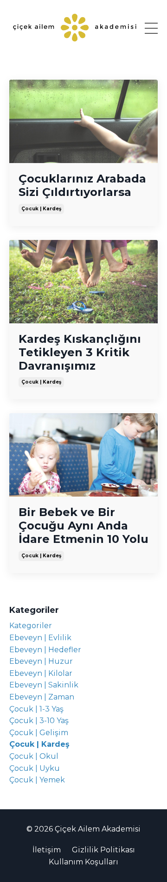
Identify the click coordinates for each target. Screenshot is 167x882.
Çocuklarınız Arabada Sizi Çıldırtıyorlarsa (82, 185)
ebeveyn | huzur (41, 661)
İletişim (46, 849)
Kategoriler (30, 625)
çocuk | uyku (34, 768)
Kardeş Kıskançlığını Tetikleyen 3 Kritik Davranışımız (80, 352)
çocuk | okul (33, 756)
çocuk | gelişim (38, 732)
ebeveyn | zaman (41, 697)
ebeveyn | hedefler (45, 649)
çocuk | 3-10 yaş (39, 720)
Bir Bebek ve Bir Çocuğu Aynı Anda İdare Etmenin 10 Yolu (83, 526)
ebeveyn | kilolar (40, 673)
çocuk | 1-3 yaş (36, 709)
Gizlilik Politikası (103, 849)
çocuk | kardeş (41, 209)
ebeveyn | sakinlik (43, 684)
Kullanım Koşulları (83, 861)
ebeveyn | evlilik (40, 637)
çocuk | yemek (37, 779)
